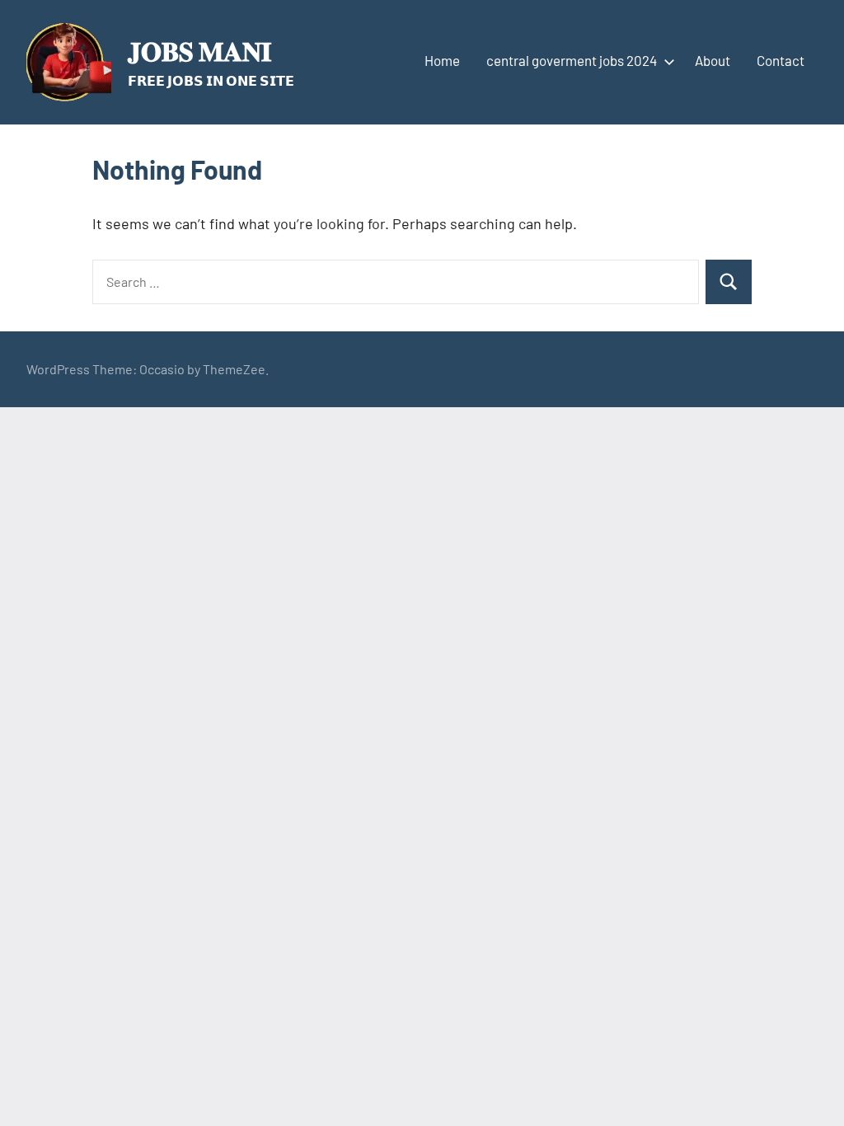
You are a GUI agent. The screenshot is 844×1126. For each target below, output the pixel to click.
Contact (780, 60)
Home (442, 60)
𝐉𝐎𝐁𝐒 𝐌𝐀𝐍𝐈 (199, 50)
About (712, 60)
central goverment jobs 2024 (571, 60)
